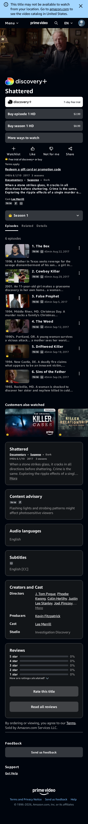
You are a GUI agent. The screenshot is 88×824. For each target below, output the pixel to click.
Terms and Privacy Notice (26, 799)
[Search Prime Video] (56, 23)
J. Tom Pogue (45, 594)
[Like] (32, 148)
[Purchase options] (79, 248)
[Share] (70, 148)
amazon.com (59, 9)
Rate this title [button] (44, 691)
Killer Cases (30, 423)
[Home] (39, 23)
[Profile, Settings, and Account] (81, 23)
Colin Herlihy (57, 598)
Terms (71, 723)
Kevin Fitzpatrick (47, 616)
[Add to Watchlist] (13, 148)
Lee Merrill (17, 199)
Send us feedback (56, 799)
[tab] (11, 226)
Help (74, 799)
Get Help (11, 773)
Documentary (14, 179)
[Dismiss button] (81, 6)
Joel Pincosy (63, 603)
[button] (29, 678)
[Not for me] (51, 148)
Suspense (33, 179)
